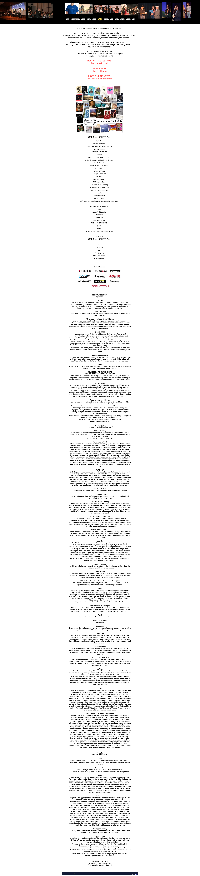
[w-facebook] (136, 874)
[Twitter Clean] (134, 874)
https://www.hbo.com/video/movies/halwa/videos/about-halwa (100, 602)
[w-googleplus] (132, 874)
